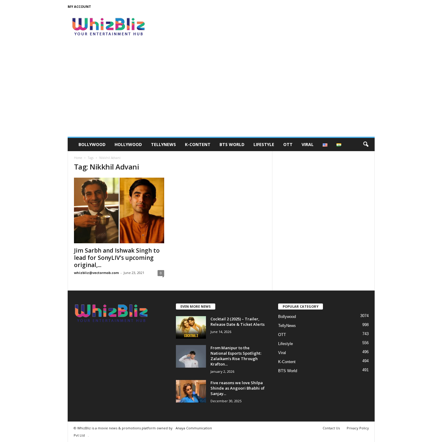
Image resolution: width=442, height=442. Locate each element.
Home (78, 158)
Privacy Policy (358, 428)
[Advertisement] (221, 91)
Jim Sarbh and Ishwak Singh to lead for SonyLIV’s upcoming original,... (117, 258)
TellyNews (163, 144)
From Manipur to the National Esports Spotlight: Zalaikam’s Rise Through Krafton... (235, 356)
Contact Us (331, 428)
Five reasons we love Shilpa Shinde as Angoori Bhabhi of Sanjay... (237, 388)
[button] (365, 144)
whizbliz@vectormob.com (96, 272)
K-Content (197, 144)
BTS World (231, 144)
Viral (308, 144)
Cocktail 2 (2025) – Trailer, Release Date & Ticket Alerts (237, 321)
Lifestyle (263, 144)
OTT (288, 144)
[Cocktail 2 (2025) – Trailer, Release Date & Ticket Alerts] (191, 327)
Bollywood (92, 144)
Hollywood (128, 144)
